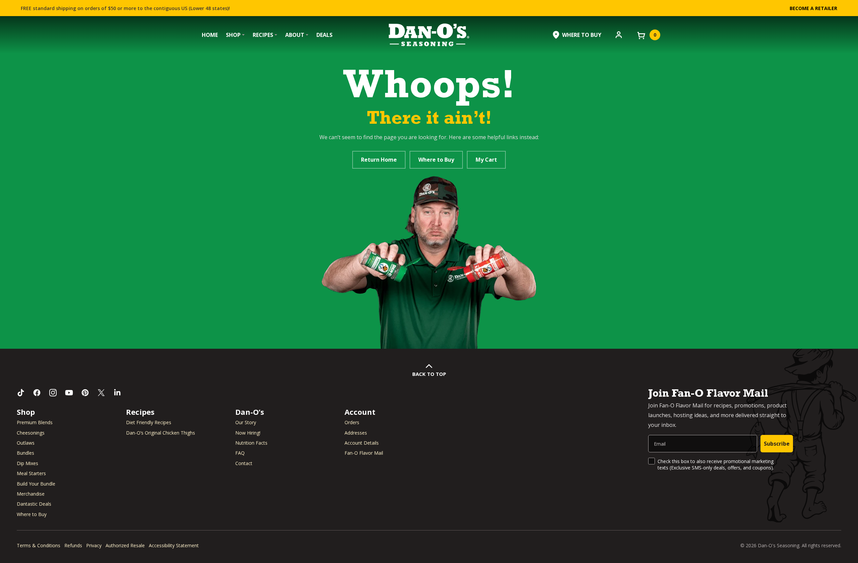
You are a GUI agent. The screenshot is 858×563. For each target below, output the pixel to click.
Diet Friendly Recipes (148, 422)
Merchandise (31, 494)
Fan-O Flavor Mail (364, 453)
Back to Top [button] (429, 374)
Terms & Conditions (38, 545)
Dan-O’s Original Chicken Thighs (160, 433)
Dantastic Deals (34, 504)
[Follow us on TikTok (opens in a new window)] (21, 393)
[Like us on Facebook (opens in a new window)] (37, 393)
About (294, 35)
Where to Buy (436, 159)
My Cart (486, 159)
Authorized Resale (125, 545)
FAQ (240, 453)
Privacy (94, 545)
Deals (324, 35)
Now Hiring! (247, 433)
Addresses (356, 433)
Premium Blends (35, 422)
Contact (243, 463)
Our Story (245, 422)
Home (210, 35)
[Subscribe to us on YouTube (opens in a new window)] (69, 393)
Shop (233, 35)
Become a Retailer (813, 8)
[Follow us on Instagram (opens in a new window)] (53, 393)
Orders (352, 422)
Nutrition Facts (251, 443)
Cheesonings (31, 433)
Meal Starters (31, 473)
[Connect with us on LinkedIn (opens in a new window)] (117, 393)
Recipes (263, 35)
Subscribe (777, 443)
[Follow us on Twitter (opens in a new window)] (101, 393)
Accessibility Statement (174, 545)
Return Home (379, 159)
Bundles (25, 453)
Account (360, 412)
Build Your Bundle (36, 484)
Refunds (73, 545)
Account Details (362, 443)
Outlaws (26, 443)
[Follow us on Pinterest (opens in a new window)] (85, 393)
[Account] (618, 34)
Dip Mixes (27, 463)
